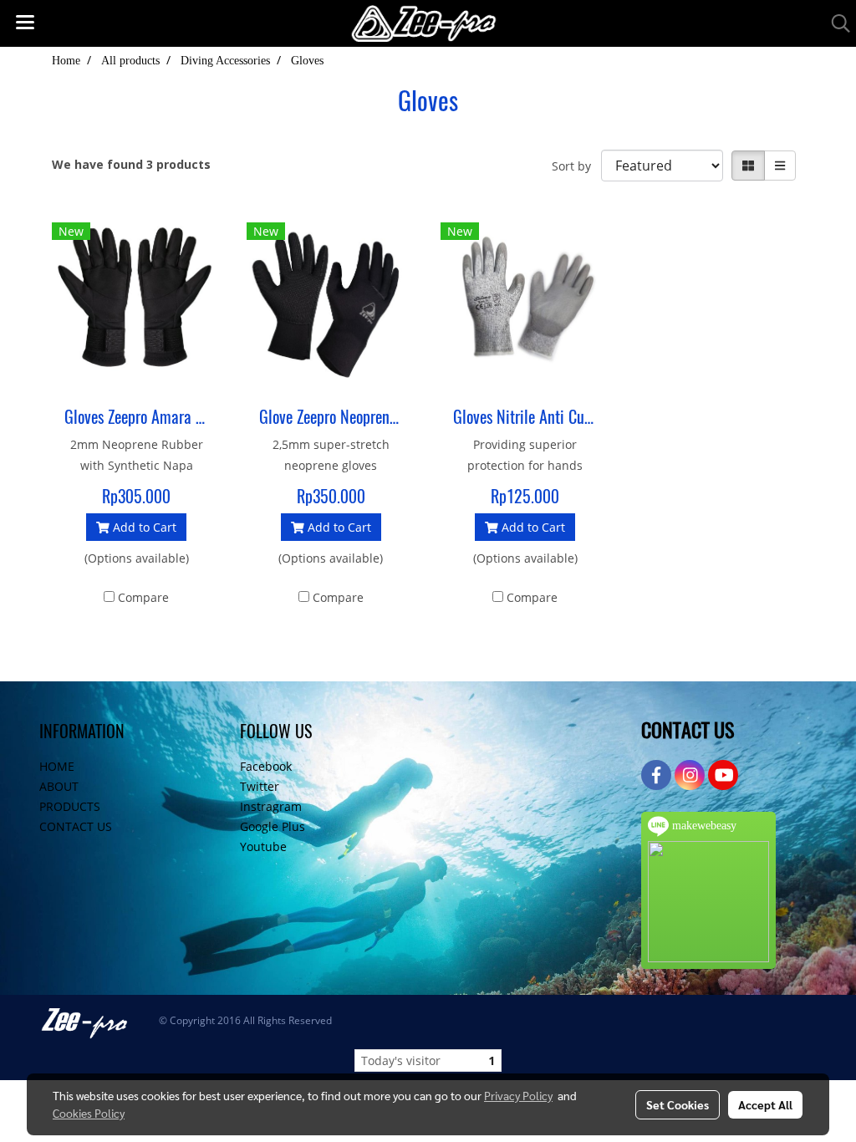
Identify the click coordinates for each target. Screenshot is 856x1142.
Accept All (765, 1104)
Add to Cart (143, 527)
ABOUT (59, 786)
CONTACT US (75, 826)
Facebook (266, 766)
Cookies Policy (89, 1112)
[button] (835, 23)
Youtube (263, 846)
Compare (143, 597)
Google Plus (272, 826)
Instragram (271, 806)
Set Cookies (677, 1104)
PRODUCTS (69, 806)
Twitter (259, 786)
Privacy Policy (518, 1095)
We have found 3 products (131, 164)
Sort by (576, 166)
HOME (56, 766)
